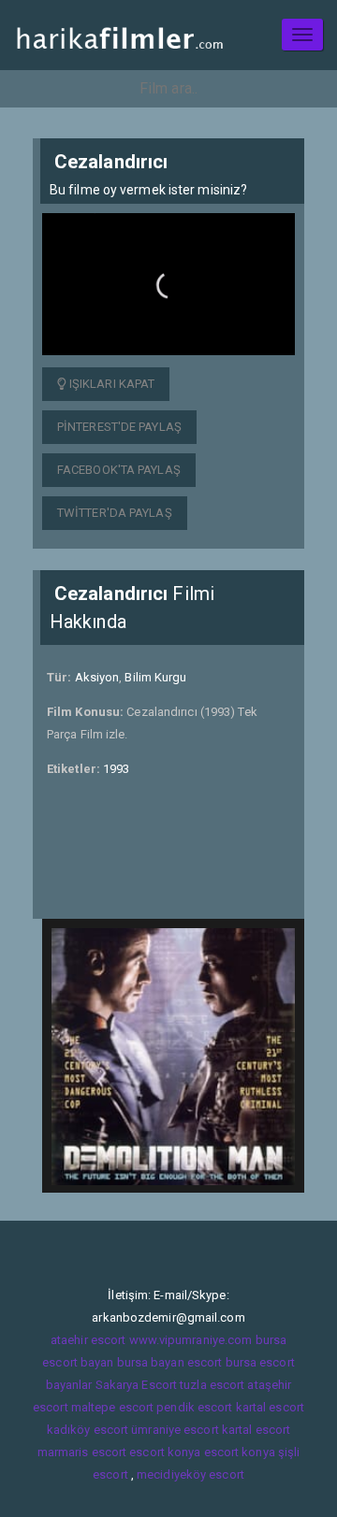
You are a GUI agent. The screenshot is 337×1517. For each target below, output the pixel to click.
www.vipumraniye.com (191, 1340)
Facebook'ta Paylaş (119, 470)
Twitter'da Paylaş (114, 513)
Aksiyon (97, 677)
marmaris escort (82, 1452)
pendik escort (194, 1407)
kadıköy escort (87, 1430)
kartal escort (270, 1407)
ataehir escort (88, 1340)
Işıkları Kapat (110, 384)
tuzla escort (212, 1385)
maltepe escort (112, 1407)
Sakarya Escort (136, 1385)
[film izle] (119, 35)
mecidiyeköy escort (190, 1474)
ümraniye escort (175, 1430)
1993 (116, 769)
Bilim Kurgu (155, 677)
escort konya (164, 1452)
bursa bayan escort (170, 1362)
